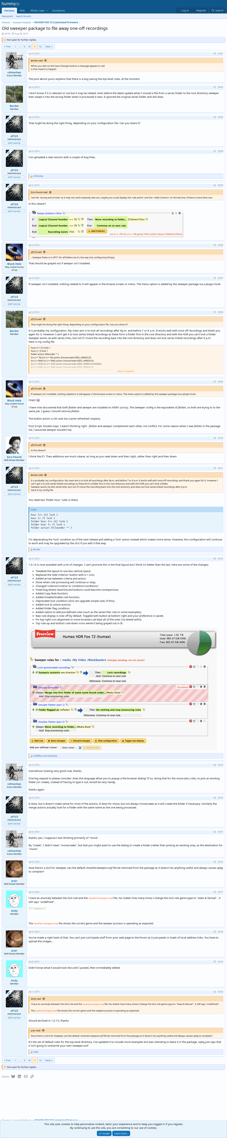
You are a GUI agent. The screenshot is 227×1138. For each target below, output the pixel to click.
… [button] (20, 46)
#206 (220, 245)
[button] (47, 10)
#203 (220, 117)
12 (40, 46)
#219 (220, 961)
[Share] (214, 54)
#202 (220, 87)
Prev (8, 46)
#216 (220, 861)
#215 (220, 831)
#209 (220, 381)
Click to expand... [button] (126, 371)
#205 (220, 185)
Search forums (23, 16)
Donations (58, 10)
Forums (9, 10)
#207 (220, 278)
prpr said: (36, 1030)
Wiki (22, 10)
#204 (220, 151)
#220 (220, 991)
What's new (37, 10)
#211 (220, 468)
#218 (220, 931)
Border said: (37, 60)
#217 (220, 891)
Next (48, 46)
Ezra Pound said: (39, 192)
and (45, 755)
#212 (220, 558)
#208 (220, 312)
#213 (220, 764)
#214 (220, 797)
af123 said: (36, 252)
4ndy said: (36, 998)
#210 (220, 437)
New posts (7, 16)
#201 (220, 53)
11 (35, 46)
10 (29, 46)
